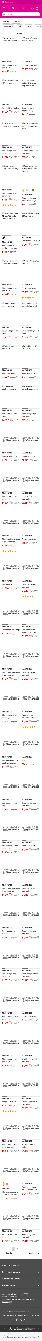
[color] (23, 190)
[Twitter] (20, 1320)
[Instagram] (25, 1320)
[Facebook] (17, 1320)
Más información (31, 1337)
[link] (11, 56)
